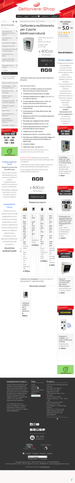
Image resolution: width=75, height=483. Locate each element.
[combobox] (9, 27)
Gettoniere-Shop (38, 281)
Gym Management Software (8, 114)
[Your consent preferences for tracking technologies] (72, 480)
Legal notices (35, 391)
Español (35, 453)
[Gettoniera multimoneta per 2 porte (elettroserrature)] (28, 44)
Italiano (49, 453)
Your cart (34, 16)
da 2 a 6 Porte (41, 21)
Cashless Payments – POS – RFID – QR (8, 60)
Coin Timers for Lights (9, 43)
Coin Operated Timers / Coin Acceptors (9, 50)
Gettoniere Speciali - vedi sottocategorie (8, 101)
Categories (34, 386)
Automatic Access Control (27, 21)
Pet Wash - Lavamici (8, 125)
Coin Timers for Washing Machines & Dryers (8, 33)
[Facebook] (31, 425)
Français (42, 453)
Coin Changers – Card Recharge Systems (9, 87)
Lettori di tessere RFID (7, 55)
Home (19, 16)
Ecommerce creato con (37, 467)
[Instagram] (34, 425)
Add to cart (46, 62)
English (28, 453)
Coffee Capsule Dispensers (7, 96)
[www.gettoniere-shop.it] (37, 9)
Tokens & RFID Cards (9, 83)
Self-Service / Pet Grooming (7, 91)
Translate (43, 459)
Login (26, 16)
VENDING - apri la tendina (8, 106)
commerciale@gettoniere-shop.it (59, 464)
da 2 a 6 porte (25, 281)
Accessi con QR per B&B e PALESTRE (9, 77)
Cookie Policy (36, 395)
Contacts (54, 16)
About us (45, 16)
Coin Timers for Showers (7, 39)
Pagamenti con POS (8, 46)
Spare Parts (6, 110)
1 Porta (5, 70)
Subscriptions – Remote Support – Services (8, 120)
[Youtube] (37, 425)
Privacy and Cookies (37, 390)
